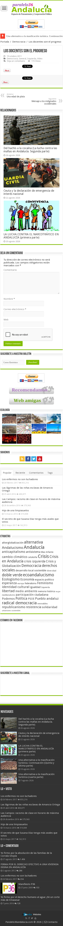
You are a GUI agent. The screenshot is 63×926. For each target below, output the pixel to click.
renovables (42, 603)
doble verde (12, 575)
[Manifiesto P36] (9, 888)
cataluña (32, 557)
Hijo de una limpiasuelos (15, 510)
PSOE (31, 598)
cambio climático (14, 557)
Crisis (43, 556)
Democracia (18, 41)
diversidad (51, 571)
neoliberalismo (8, 595)
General (22, 58)
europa (20, 583)
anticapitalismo (13, 552)
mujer (58, 592)
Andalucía (34, 547)
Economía (27, 579)
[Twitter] (33, 458)
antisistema (33, 551)
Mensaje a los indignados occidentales (44, 101)
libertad (8, 591)
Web (6, 319)
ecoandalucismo (38, 574)
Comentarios (36, 472)
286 (20, 871)
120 (18, 903)
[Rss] (22, 458)
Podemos (8, 598)
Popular (7, 472)
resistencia (33, 607)
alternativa (33, 542)
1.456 (22, 859)
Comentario (10, 269)
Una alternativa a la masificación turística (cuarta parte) (36, 775)
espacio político (44, 579)
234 (22, 879)
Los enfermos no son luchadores (20, 479)
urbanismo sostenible (11, 611)
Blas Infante (47, 552)
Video (39, 58)
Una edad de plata (16, 95)
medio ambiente (26, 591)
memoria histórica (46, 591)
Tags (50, 472)
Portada (4, 41)
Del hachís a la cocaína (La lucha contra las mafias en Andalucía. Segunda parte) (30, 150)
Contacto (52, 922)
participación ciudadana (32, 594)
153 (37, 888)
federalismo (31, 583)
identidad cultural (15, 587)
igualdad (35, 587)
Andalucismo (12, 547)
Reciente (20, 472)
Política (21, 598)
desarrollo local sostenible (31, 570)
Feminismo (45, 583)
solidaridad (49, 607)
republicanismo (13, 607)
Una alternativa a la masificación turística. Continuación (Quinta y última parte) (36, 763)
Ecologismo (11, 579)
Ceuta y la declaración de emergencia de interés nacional (38, 734)
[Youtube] (39, 458)
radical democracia (19, 602)
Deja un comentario (16, 61)
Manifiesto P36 (26, 884)
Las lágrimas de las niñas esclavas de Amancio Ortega (30, 804)
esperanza (9, 583)
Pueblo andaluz (47, 598)
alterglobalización (12, 542)
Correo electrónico (15, 309)
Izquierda (31, 58)
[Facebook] (28, 458)
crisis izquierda (34, 561)
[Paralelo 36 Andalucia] (31, 9)
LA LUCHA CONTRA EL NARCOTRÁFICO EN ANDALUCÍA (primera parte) (31, 236)
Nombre (9, 298)
